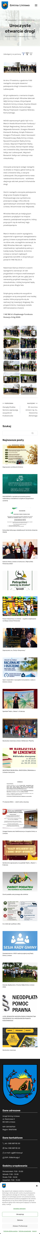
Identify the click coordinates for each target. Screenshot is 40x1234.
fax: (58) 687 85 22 (12, 1148)
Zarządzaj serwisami (19, 1208)
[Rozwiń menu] (36, 5)
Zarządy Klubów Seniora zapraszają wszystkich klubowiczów (10, 410)
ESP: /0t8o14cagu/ (12, 1157)
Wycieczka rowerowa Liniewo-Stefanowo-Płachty (18, 741)
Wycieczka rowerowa (9, 1050)
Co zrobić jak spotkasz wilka (11, 924)
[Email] (31, 54)
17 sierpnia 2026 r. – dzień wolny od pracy (16, 802)
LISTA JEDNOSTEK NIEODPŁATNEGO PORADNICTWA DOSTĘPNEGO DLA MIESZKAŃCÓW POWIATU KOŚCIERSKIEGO (19, 1018)
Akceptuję (20, 1214)
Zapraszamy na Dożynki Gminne (13, 467)
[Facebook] (23, 54)
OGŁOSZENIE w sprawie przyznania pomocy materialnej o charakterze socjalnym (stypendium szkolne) (18, 498)
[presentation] (20, 454)
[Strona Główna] (6, 20)
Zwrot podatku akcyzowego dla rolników (15, 894)
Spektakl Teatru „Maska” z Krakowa (14, 711)
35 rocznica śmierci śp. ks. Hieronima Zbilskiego (31, 410)
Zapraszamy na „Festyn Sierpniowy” (14, 650)
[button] (37, 1186)
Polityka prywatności (25, 1231)
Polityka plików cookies (11, 1231)
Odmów (20, 1220)
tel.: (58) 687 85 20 (12, 1143)
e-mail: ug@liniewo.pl (14, 1153)
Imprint (34, 1231)
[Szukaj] (32, 433)
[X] (27, 54)
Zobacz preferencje (20, 1226)
